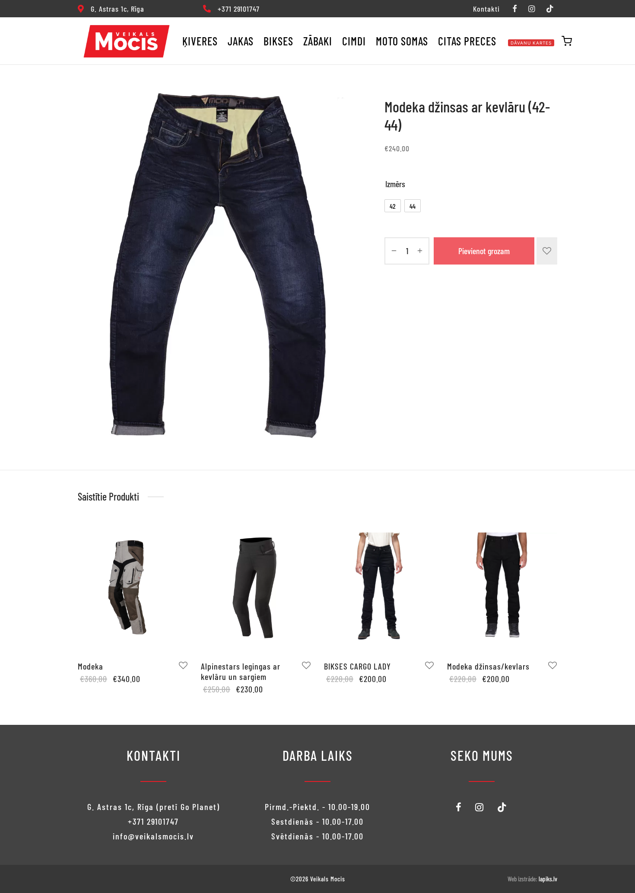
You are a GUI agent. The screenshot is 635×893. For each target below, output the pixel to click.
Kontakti (486, 8)
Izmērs (395, 184)
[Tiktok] (550, 9)
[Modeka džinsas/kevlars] (502, 587)
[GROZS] (567, 41)
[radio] (392, 205)
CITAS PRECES (467, 41)
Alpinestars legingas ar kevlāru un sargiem (240, 671)
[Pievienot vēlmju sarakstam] (547, 251)
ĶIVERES (200, 41)
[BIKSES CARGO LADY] (379, 587)
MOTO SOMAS (402, 41)
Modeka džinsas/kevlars (488, 666)
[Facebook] (514, 9)
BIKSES (278, 41)
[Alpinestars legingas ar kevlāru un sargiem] (256, 587)
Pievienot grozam (484, 251)
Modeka (90, 666)
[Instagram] (531, 9)
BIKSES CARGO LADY (357, 666)
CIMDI (354, 41)
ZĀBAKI (317, 41)
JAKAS (241, 41)
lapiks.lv (548, 879)
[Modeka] (133, 587)
